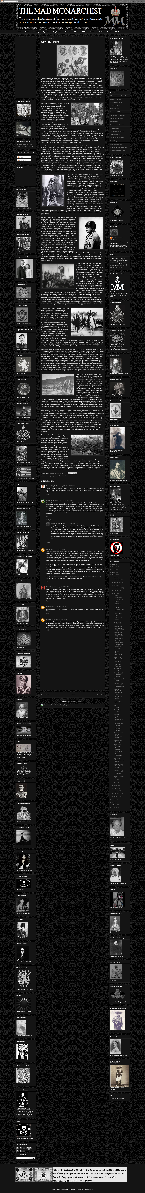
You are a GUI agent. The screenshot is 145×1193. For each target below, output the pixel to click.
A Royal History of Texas (118, 639)
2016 (114, 569)
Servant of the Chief (52, 500)
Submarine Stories (116, 144)
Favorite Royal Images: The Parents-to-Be (119, 684)
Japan (56, 476)
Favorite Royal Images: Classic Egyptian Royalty (118, 727)
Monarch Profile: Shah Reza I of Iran (119, 765)
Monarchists (114, 121)
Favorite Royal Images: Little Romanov (118, 771)
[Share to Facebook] (74, 473)
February (117, 793)
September (117, 588)
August (116, 590)
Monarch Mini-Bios (116, 112)
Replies (50, 520)
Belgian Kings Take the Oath (119, 658)
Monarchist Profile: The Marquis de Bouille (118, 691)
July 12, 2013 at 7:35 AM (68, 486)
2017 (114, 567)
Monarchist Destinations (117, 115)
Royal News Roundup (117, 623)
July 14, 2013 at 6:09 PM (65, 587)
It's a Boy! (117, 648)
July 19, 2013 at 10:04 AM (59, 619)
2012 (114, 799)
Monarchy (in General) (117, 125)
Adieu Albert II (118, 661)
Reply (47, 494)
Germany (48, 476)
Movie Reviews (115, 128)
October (116, 585)
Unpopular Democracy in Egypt (119, 759)
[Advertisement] (72, 675)
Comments (22, 160)
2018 (114, 564)
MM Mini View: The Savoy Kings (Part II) (119, 628)
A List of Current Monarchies (119, 96)
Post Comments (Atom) (76, 701)
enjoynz (78, 1189)
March (116, 791)
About (27, 32)
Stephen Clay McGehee (53, 486)
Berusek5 (48, 606)
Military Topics (114, 108)
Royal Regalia (114, 141)
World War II (62, 476)
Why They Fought (117, 706)
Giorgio (48, 549)
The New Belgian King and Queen (118, 653)
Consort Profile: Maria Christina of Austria (118, 735)
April (115, 788)
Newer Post (45, 695)
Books (92, 32)
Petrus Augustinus (51, 587)
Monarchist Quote (117, 669)
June (115, 783)
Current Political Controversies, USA (119, 777)
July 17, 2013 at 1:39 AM (59, 606)
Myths (101, 32)
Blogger (90, 1189)
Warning (36, 32)
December (117, 580)
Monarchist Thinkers (116, 118)
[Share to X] (72, 473)
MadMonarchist (55, 523)
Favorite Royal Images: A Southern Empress (118, 602)
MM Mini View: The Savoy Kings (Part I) (118, 634)
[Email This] (69, 473)
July (115, 593)
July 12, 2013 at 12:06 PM (70, 523)
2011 (114, 802)
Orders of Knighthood (117, 137)
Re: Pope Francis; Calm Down (119, 609)
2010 (114, 805)
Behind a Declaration (118, 754)
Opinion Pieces (115, 134)
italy (53, 476)
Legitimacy (57, 32)
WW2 (117, 32)
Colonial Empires (115, 105)
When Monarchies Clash (117, 150)
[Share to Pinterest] (76, 473)
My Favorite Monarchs (117, 131)
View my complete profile (118, 249)
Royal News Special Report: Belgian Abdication (118, 748)
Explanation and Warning (119, 679)
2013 (114, 577)
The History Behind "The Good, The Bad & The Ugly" (25, 145)
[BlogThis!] (70, 473)
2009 (114, 807)
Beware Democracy (118, 596)
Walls (84, 32)
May (115, 785)
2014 (114, 575)
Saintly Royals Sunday (118, 618)
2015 (114, 572)
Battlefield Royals (115, 99)
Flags (76, 32)
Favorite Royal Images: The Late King (118, 644)
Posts (21, 157)
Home (19, 32)
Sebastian (49, 619)
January (116, 796)
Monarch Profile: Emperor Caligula (119, 674)
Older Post (100, 695)
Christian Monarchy (116, 102)
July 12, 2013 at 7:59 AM (65, 500)
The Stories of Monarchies (118, 147)
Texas (109, 32)
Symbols (46, 32)
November (117, 582)
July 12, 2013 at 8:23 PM (58, 549)
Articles (67, 32)
